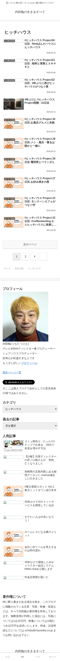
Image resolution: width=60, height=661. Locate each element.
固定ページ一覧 (12, 372)
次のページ (30, 244)
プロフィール (29, 363)
